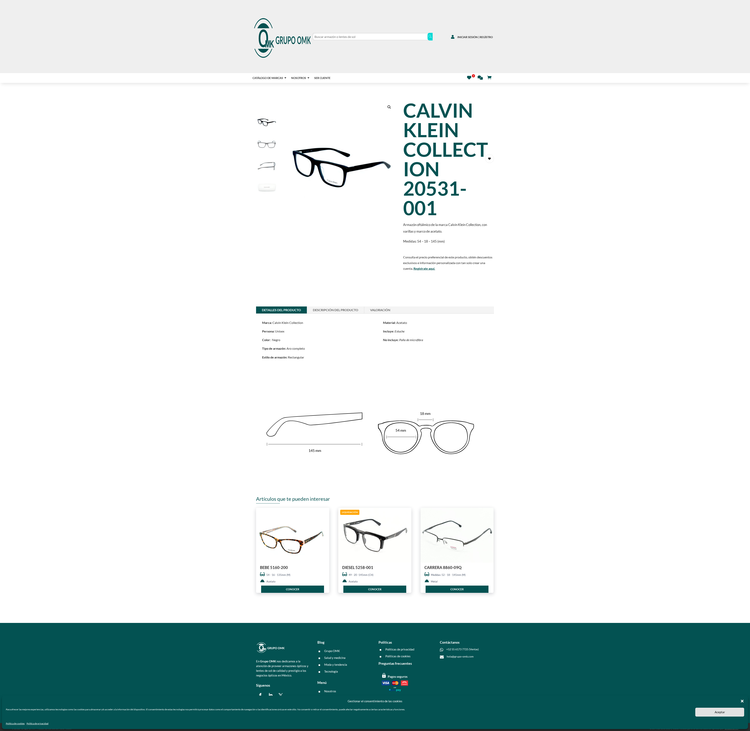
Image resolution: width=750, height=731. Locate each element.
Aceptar (720, 712)
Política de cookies (15, 723)
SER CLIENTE (322, 78)
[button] (742, 701)
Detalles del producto (281, 310)
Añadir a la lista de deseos (489, 158)
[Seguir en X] (280, 695)
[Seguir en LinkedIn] (270, 695)
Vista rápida (325, 514)
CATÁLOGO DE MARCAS (268, 78)
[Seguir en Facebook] (260, 695)
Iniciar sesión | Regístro (475, 37)
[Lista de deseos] (470, 77)
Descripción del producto (335, 310)
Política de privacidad (37, 723)
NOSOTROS (298, 78)
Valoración (380, 310)
